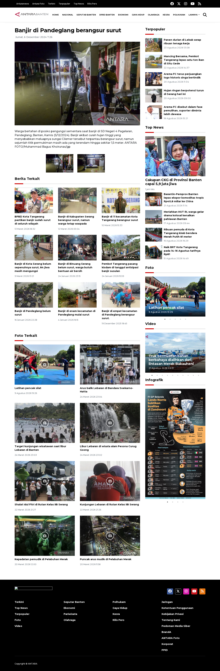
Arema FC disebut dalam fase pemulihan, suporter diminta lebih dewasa (183, 110)
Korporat (167, 644)
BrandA (166, 632)
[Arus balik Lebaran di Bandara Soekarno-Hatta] (110, 364)
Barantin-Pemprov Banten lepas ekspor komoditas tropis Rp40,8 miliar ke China (184, 198)
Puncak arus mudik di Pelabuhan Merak (105, 559)
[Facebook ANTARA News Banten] (172, 3)
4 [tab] (180, 319)
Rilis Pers (92, 3)
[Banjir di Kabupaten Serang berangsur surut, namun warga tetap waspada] (77, 200)
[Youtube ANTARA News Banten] (193, 3)
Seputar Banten (86, 15)
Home (55, 15)
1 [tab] (165, 319)
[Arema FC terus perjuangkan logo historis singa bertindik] (153, 79)
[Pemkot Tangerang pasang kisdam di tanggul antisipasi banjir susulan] (121, 247)
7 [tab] (183, 375)
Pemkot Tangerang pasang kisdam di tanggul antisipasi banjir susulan (120, 267)
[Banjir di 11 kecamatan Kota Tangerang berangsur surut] (121, 200)
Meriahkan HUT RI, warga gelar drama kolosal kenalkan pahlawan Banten (184, 215)
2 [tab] (170, 319)
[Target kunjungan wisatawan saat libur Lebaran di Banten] (45, 422)
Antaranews (22, 3)
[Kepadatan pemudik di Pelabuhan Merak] (45, 535)
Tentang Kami (171, 620)
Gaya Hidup (138, 15)
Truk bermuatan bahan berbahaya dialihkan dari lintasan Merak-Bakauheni (171, 360)
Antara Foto (38, 3)
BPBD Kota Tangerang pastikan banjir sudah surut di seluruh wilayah (33, 220)
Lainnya (193, 15)
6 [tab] (178, 375)
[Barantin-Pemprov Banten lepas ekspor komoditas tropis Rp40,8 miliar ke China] (153, 199)
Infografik (154, 380)
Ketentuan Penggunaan (177, 608)
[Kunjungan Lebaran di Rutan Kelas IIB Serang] (110, 481)
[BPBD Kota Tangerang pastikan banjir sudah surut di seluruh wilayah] (34, 200)
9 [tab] (193, 375)
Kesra (166, 15)
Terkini (51, 3)
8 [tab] (188, 375)
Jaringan (167, 602)
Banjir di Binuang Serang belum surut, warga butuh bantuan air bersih (75, 267)
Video (150, 324)
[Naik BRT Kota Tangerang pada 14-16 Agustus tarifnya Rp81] (153, 252)
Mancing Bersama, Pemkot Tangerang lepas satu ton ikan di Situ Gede (184, 60)
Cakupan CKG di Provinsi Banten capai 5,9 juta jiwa (173, 182)
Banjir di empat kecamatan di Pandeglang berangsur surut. (119, 314)
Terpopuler (64, 3)
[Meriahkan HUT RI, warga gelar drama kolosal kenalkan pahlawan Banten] (153, 216)
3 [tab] (175, 319)
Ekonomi (123, 15)
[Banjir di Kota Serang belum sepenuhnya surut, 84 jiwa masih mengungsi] (34, 247)
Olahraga (153, 15)
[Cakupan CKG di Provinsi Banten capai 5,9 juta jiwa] (175, 156)
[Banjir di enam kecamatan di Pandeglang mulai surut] (77, 294)
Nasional (67, 15)
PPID (165, 650)
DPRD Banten (107, 15)
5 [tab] (185, 319)
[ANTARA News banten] (32, 15)
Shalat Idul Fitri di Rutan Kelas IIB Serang (41, 504)
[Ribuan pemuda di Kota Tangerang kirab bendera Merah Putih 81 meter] (153, 234)
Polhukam (179, 15)
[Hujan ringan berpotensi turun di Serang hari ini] (153, 95)
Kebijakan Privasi (173, 614)
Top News (79, 3)
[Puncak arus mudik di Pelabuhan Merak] (110, 535)
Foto (149, 268)
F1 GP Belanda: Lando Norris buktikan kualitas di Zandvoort (175, 488)
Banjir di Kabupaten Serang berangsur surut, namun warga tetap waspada (76, 220)
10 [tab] (198, 375)
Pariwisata (70, 614)
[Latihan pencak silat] (45, 364)
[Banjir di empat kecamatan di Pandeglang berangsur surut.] (121, 294)
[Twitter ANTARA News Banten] (179, 3)
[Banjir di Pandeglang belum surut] (34, 294)
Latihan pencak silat (28, 388)
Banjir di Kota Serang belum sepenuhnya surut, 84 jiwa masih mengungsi (33, 267)
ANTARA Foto (171, 638)
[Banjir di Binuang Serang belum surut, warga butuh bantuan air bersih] (77, 247)
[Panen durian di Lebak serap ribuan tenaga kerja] (153, 45)
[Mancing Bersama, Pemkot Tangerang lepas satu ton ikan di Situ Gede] (153, 61)
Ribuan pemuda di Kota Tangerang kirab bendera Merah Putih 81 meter (180, 233)
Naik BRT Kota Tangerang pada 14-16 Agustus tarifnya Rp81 (182, 251)
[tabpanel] (175, 297)
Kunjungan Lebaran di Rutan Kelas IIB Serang (109, 504)
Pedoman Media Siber (176, 626)
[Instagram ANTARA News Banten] (185, 3)
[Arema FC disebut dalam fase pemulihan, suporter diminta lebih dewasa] (153, 111)
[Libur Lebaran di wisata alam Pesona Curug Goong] (110, 422)
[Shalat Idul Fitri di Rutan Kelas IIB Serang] (45, 481)
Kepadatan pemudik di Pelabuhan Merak (41, 559)
